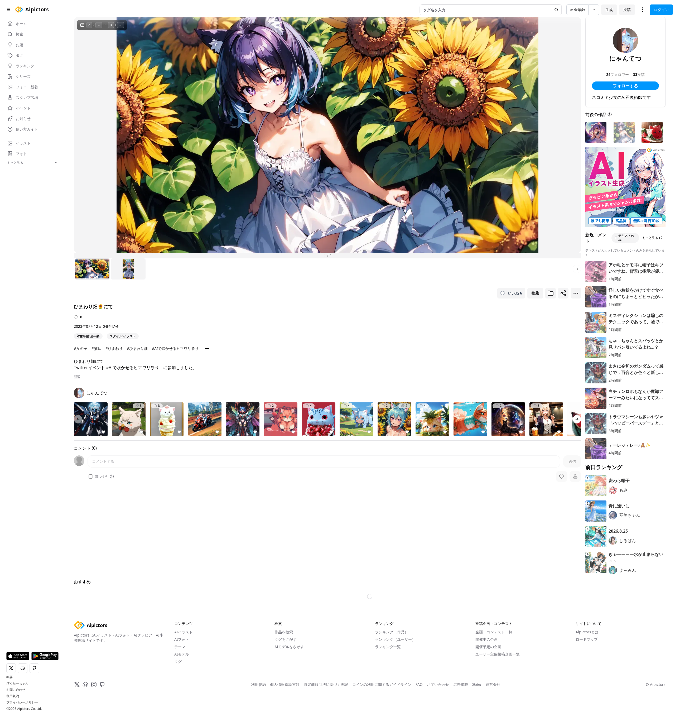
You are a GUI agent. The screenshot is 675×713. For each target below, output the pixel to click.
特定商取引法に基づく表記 (326, 685)
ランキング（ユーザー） (395, 640)
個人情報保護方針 (285, 685)
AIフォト (181, 640)
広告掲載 (460, 685)
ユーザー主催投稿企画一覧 (497, 655)
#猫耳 (96, 348)
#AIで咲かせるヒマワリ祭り (175, 348)
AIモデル (181, 655)
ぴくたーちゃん (17, 683)
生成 (609, 9)
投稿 (627, 9)
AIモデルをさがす (289, 647)
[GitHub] (102, 685)
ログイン (661, 9)
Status (476, 685)
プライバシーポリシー (22, 702)
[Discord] (85, 685)
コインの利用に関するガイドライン (381, 685)
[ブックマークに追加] (550, 293)
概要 (9, 677)
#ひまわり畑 (137, 348)
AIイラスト (183, 632)
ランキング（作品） (391, 632)
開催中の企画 (486, 640)
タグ (178, 662)
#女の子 (80, 348)
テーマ (179, 647)
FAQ (419, 685)
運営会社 (493, 685)
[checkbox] (91, 476)
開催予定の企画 (488, 647)
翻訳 (77, 376)
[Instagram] (94, 685)
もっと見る (650, 237)
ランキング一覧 (388, 647)
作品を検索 (283, 632)
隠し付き (101, 476)
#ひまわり (114, 348)
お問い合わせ (15, 690)
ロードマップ (587, 640)
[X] (77, 685)
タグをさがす (285, 640)
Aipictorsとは (587, 632)
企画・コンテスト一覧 (493, 632)
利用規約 (12, 696)
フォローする (625, 86)
